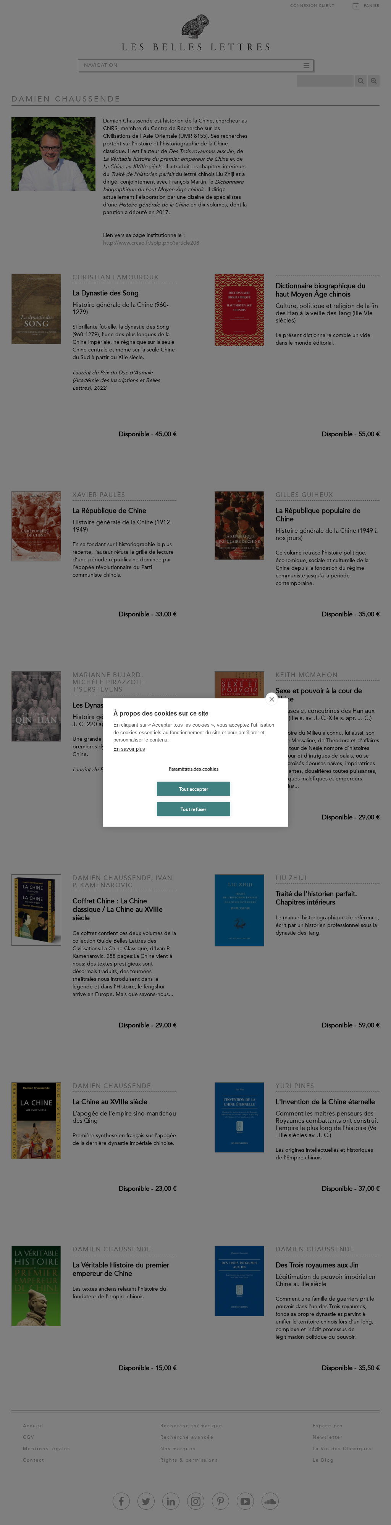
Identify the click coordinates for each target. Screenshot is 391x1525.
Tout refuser (193, 809)
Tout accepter (193, 789)
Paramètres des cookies (193, 768)
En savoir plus (129, 748)
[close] (271, 699)
